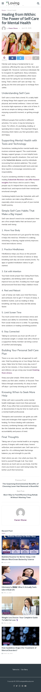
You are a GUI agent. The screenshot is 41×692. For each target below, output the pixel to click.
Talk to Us (16, 670)
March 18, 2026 (7, 653)
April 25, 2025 (26, 28)
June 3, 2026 (6, 562)
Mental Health (11, 10)
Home (4, 10)
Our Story (24, 670)
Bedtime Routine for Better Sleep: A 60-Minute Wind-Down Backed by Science (19, 558)
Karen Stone (13, 28)
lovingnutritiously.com (26, 681)
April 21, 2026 (7, 593)
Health (6, 552)
